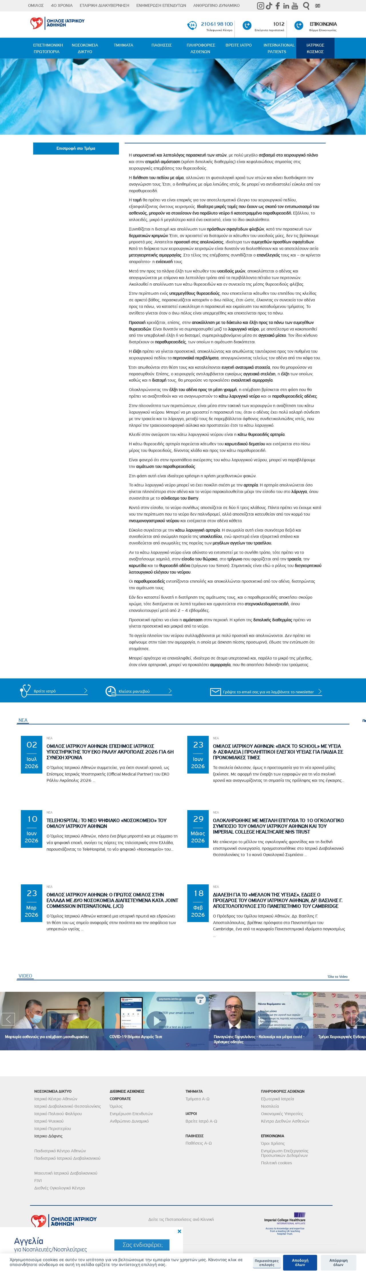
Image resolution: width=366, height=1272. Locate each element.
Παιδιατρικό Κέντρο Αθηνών (60, 1150)
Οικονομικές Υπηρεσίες (282, 1113)
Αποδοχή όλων (300, 1262)
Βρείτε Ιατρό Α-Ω (201, 1121)
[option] (52, 1021)
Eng (317, 5)
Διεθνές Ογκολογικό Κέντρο (59, 1188)
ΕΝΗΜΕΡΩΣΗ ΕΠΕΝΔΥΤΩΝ (161, 5)
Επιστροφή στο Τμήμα (76, 148)
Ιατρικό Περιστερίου (52, 1128)
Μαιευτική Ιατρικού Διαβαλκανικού (65, 1173)
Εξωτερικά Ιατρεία (277, 1098)
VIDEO (26, 976)
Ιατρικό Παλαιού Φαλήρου (58, 1113)
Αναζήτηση (306, 6)
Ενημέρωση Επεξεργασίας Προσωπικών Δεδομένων (285, 1153)
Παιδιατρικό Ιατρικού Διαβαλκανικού (67, 1158)
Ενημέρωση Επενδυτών (131, 1113)
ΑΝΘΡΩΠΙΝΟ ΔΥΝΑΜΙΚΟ (216, 5)
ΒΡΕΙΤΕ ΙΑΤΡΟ (239, 45)
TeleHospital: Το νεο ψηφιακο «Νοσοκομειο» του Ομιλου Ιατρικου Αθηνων (106, 823)
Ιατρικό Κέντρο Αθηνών (55, 1098)
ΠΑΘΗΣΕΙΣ (162, 45)
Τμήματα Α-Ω (198, 1098)
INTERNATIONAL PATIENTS (279, 48)
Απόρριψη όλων (338, 1262)
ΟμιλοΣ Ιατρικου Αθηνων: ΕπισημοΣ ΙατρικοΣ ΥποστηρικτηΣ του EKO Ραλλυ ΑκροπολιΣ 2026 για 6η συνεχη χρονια (110, 752)
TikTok (269, 5)
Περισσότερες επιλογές (267, 1263)
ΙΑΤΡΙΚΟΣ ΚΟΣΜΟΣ (315, 48)
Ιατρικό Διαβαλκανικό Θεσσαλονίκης (67, 1106)
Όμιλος (116, 1106)
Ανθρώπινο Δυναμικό (129, 1121)
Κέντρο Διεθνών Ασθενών (285, 1121)
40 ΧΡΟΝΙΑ (62, 5)
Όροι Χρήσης (273, 1143)
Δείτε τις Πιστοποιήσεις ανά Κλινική (181, 1219)
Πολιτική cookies (276, 1162)
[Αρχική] (79, 22)
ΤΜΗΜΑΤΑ (123, 45)
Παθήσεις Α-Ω (199, 1143)
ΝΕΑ (23, 720)
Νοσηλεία (270, 1106)
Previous (8, 1021)
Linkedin (286, 5)
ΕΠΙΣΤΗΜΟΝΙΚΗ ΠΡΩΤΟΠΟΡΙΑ (48, 48)
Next (357, 1021)
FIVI (38, 1180)
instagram (260, 5)
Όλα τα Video (338, 976)
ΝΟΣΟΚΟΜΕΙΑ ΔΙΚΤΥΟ (85, 48)
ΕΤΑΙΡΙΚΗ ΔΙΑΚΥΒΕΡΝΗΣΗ (104, 5)
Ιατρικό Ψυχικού (48, 1121)
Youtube (295, 5)
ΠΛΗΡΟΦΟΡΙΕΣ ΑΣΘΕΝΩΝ (201, 48)
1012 (278, 24)
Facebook (277, 5)
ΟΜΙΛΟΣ (36, 5)
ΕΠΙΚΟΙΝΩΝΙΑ (323, 24)
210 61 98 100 (216, 24)
